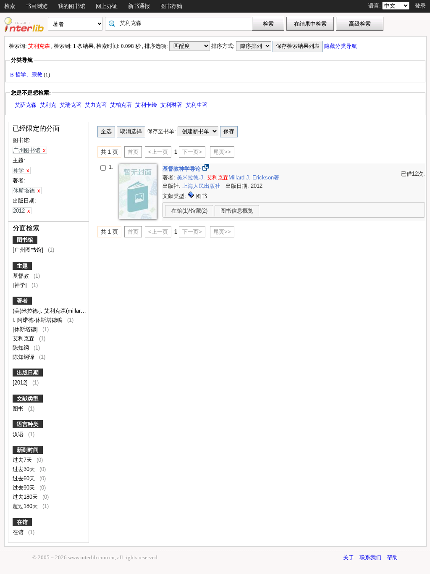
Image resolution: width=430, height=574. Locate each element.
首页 (133, 152)
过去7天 (23, 460)
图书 (19, 408)
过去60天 (25, 478)
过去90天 (25, 487)
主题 (22, 266)
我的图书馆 (71, 6)
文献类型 (28, 398)
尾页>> (222, 152)
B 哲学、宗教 (27, 74)
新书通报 (139, 6)
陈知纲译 (24, 357)
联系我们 (370, 557)
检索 (9, 6)
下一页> (192, 152)
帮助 (392, 557)
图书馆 (25, 240)
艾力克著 (96, 105)
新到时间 (28, 450)
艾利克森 (24, 338)
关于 (348, 557)
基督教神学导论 (182, 169)
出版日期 (28, 372)
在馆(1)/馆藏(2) (189, 211)
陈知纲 (22, 348)
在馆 (22, 522)
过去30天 (25, 469)
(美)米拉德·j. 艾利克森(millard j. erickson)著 (66, 311)
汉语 (19, 434)
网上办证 (107, 6)
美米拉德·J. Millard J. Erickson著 (228, 177)
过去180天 (26, 497)
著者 (22, 301)
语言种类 (28, 424)
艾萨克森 (26, 105)
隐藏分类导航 (341, 46)
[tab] (189, 210)
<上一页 (158, 152)
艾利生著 (196, 105)
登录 (420, 6)
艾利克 (48, 105)
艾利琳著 (171, 105)
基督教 (22, 276)
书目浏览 (36, 6)
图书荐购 (171, 6)
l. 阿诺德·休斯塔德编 (38, 320)
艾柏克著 (121, 105)
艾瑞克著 (70, 105)
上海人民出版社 (202, 186)
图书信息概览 (236, 211)
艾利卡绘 (146, 105)
